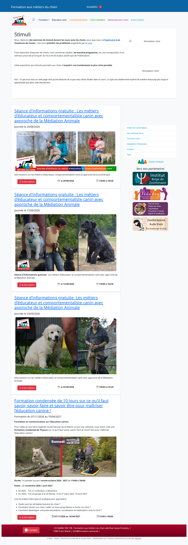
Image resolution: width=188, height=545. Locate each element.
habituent (110, 40)
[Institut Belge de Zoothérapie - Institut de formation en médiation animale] (150, 178)
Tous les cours (133, 138)
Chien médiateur (97, 20)
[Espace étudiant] (142, 161)
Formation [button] (43, 20)
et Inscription (28, 181)
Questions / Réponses (137, 144)
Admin (138, 538)
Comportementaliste (78, 20)
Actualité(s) (92, 6)
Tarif (129, 155)
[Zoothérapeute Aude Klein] (150, 223)
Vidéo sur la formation (137, 128)
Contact (130, 149)
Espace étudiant (156, 162)
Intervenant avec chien (118, 20)
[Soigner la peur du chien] (150, 208)
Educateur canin (59, 20)
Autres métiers (137, 20)
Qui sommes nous (135, 133)
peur (90, 43)
